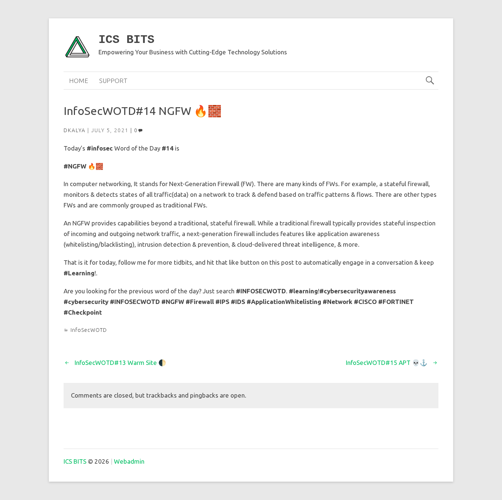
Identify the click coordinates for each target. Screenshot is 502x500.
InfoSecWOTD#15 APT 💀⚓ (386, 362)
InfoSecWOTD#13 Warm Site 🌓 (120, 362)
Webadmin (129, 461)
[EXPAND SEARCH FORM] (429, 80)
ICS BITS (126, 40)
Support (113, 80)
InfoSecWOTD (89, 330)
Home (78, 80)
